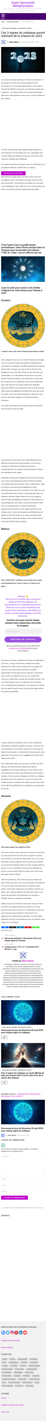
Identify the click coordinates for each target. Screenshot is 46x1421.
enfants (23, 1366)
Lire (4, 1037)
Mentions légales (7, 1347)
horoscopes (20, 1369)
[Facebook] (5, 927)
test (4, 1382)
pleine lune (29, 1372)
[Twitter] (8, 1333)
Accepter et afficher (13, 173)
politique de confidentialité (19, 648)
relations (18, 1376)
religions (27, 1376)
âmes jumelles (8, 1386)
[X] (12, 927)
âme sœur (20, 1386)
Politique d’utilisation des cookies (12, 1405)
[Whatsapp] (35, 927)
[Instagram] (12, 1333)
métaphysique (32, 1369)
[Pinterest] (28, 927)
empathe (14, 1366)
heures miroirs (7, 1369)
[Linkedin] (20, 927)
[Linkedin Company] (21, 1333)
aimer (5, 1359)
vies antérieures (15, 1382)
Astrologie (7, 930)
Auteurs (4, 1398)
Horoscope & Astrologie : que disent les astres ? (17, 1027)
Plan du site (5, 1412)
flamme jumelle (35, 1366)
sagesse (36, 1376)
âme (37, 1382)
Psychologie (7, 1376)
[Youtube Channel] (25, 1333)
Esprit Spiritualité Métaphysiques (23, 4)
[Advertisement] (23, 1242)
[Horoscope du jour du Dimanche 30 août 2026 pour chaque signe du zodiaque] (23, 1012)
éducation (30, 1386)
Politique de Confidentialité (10, 1340)
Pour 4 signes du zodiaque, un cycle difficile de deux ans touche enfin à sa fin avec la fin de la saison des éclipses (22, 1075)
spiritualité (23, 1379)
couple (5, 1366)
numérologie (7, 1372)
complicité (34, 1362)
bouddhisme (14, 1362)
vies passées (28, 1382)
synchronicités (34, 1379)
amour (13, 1359)
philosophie (18, 1372)
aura (4, 1362)
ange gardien (23, 1359)
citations (24, 1362)
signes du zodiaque (9, 1379)
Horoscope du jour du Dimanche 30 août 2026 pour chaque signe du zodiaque (22, 1031)
